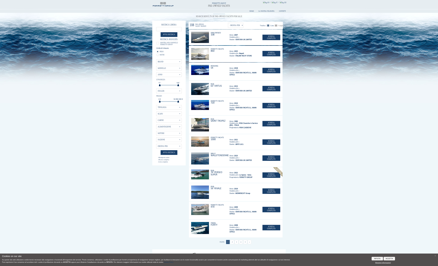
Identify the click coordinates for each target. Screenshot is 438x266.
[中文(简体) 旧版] (283, 2)
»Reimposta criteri (163, 157)
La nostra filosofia (266, 11)
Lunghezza (160, 79)
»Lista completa (163, 162)
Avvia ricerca (169, 34)
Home (251, 11)
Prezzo (159, 96)
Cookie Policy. (169, 262)
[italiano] (275, 2)
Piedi (160, 52)
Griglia (276, 25)
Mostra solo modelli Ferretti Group (169, 43)
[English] (266, 2)
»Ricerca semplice (163, 160)
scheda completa (271, 37)
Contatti (282, 11)
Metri (160, 55)
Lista (268, 25)
